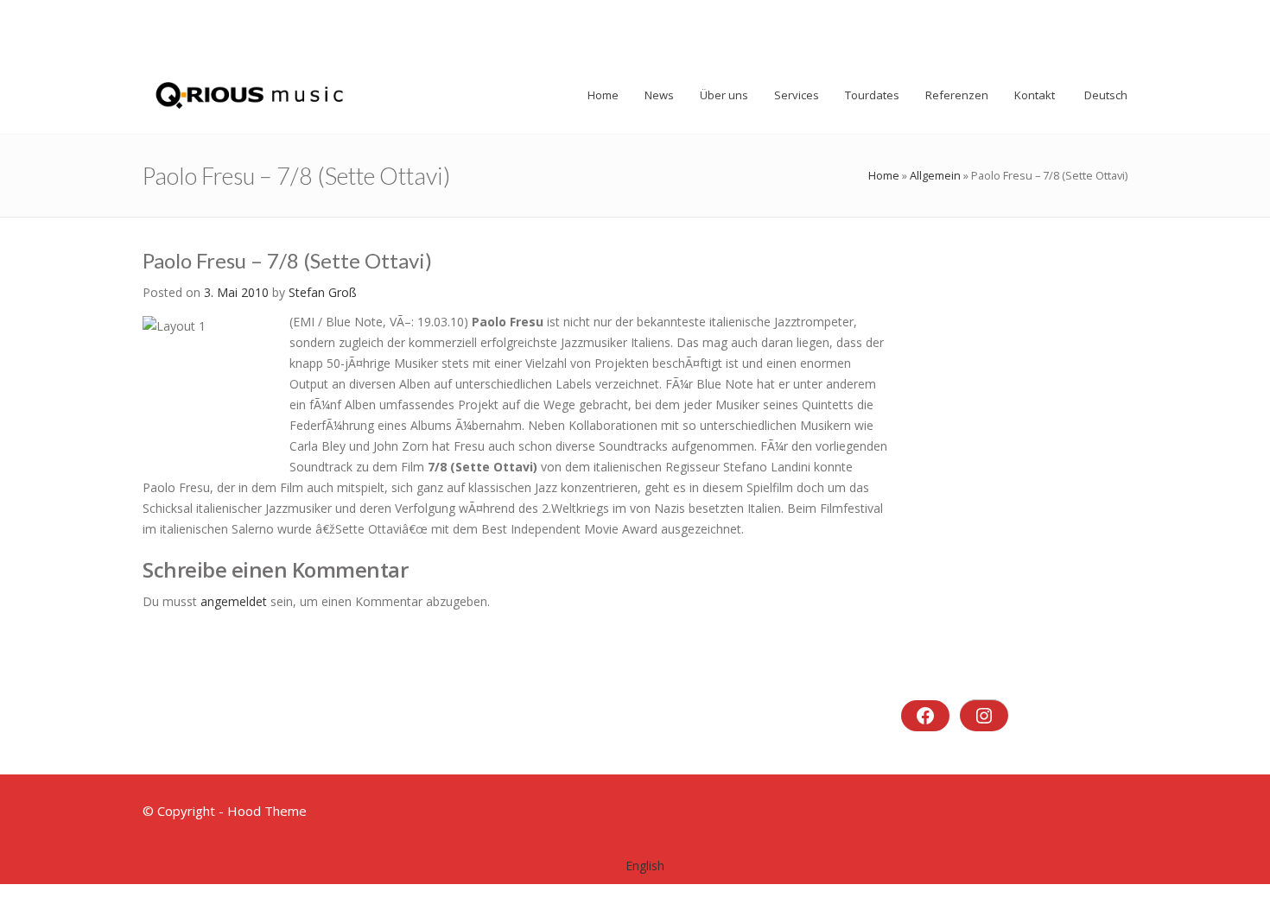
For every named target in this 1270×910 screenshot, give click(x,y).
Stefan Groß (323, 292)
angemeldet (233, 601)
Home (883, 175)
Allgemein (935, 175)
